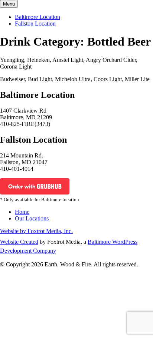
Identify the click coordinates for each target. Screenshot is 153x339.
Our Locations (32, 218)
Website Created (19, 242)
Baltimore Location (37, 17)
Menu (9, 4)
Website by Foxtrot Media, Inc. (36, 231)
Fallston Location (35, 23)
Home (22, 212)
